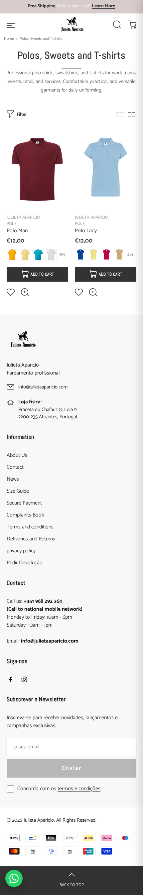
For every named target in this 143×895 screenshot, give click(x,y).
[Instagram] (24, 679)
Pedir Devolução (25, 563)
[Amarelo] (12, 254)
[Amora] (106, 254)
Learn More (103, 6)
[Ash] (51, 254)
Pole (12, 223)
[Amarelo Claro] (25, 254)
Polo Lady (86, 230)
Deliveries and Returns (31, 539)
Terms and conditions (30, 527)
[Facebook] (10, 679)
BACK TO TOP (72, 885)
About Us (17, 455)
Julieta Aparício (23, 217)
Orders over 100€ (71, 6)
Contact (15, 467)
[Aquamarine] (38, 254)
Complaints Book (25, 515)
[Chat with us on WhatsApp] (14, 878)
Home (9, 38)
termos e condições (79, 788)
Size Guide (18, 491)
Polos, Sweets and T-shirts (41, 38)
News (13, 479)
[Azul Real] (80, 254)
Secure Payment (24, 503)
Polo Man (17, 230)
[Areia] (119, 254)
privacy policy (21, 551)
